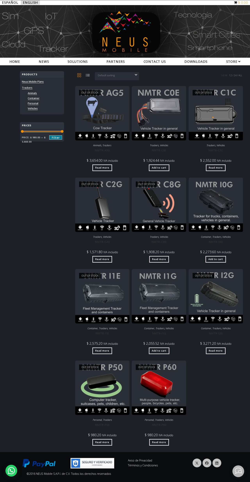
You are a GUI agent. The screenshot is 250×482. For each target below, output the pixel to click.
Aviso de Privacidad (140, 460)
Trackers (107, 145)
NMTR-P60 (159, 425)
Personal (97, 420)
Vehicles (164, 145)
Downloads (195, 61)
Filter (56, 137)
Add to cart (159, 167)
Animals (97, 145)
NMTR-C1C (215, 150)
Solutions (78, 61)
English (30, 2)
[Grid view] (79, 75)
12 (230, 75)
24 (235, 75)
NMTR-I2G (216, 333)
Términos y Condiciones (143, 465)
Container (206, 237)
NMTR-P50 (102, 425)
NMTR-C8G (159, 242)
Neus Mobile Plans (33, 81)
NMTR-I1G (159, 333)
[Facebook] (207, 463)
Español (10, 2)
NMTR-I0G (216, 242)
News (44, 61)
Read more (102, 167)
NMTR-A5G (102, 150)
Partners (115, 61)
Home (14, 61)
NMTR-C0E (159, 150)
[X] (197, 463)
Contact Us (155, 61)
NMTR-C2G (102, 242)
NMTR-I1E (102, 333)
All (240, 75)
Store (232, 61)
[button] (11, 471)
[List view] (87, 75)
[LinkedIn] (216, 463)
